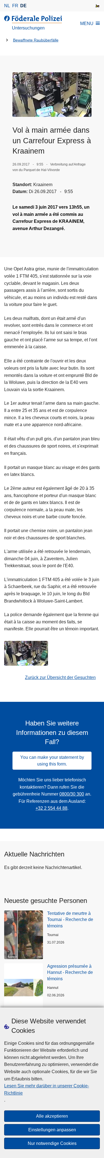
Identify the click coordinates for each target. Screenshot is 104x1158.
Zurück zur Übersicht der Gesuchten (60, 677)
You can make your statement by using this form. (52, 760)
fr (15, 5)
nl (7, 5)
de (23, 5)
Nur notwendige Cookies (52, 1143)
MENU (86, 23)
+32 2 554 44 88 (51, 808)
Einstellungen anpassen (52, 1129)
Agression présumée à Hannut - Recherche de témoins (70, 972)
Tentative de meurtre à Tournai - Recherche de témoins (70, 919)
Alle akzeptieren (52, 1116)
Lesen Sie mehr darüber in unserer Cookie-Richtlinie (46, 1089)
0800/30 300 (71, 794)
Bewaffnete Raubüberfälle (36, 40)
